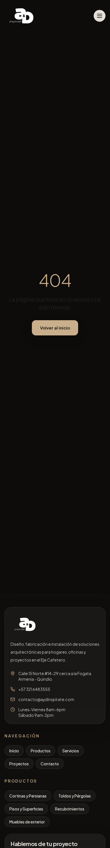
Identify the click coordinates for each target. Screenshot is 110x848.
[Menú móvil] (99, 16)
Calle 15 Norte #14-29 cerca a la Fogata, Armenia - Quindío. (55, 676)
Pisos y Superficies (26, 808)
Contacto (50, 763)
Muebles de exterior (27, 821)
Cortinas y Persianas (28, 795)
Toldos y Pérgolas (74, 795)
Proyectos (19, 763)
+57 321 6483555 (34, 689)
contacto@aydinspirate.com (46, 699)
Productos (40, 750)
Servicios (70, 750)
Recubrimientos (69, 808)
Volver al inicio (55, 327)
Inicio (14, 750)
